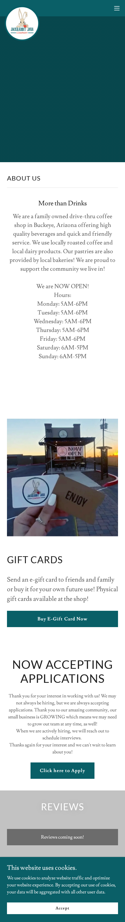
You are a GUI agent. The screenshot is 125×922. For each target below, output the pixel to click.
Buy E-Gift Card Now (62, 619)
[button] (117, 8)
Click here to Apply (62, 771)
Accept (62, 908)
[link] (22, 8)
